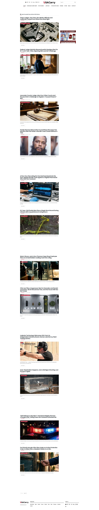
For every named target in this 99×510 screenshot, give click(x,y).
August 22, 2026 (28, 20)
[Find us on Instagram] (29, 2)
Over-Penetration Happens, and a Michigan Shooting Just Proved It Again (39, 370)
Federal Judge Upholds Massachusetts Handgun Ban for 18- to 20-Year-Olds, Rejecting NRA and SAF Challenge (39, 50)
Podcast (45, 504)
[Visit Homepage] (49, 2)
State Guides (32, 504)
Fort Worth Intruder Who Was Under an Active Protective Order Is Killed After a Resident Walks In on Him (38, 448)
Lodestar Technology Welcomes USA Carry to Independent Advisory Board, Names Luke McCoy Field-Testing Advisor (38, 337)
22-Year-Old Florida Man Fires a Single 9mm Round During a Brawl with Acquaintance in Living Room (39, 211)
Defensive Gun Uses (24, 183)
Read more (23, 45)
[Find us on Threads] (38, 2)
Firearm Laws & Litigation (25, 23)
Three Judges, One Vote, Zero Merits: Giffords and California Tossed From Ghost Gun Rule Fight (36, 18)
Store (49, 504)
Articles (39, 504)
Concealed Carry (24, 375)
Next (25, 493)
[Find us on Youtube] (25, 2)
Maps (36, 504)
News (22, 342)
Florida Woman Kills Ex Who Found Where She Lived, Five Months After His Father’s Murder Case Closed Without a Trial (38, 131)
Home (24, 5)
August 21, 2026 (28, 134)
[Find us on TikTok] (75, 504)
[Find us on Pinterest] (36, 2)
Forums (42, 504)
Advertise (58, 504)
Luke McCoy (22, 20)
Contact (74, 5)
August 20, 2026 (28, 259)
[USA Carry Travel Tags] (68, 36)
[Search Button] (75, 2)
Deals (51, 504)
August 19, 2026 (28, 418)
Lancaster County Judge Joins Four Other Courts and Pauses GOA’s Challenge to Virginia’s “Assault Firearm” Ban (38, 96)
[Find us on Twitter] (31, 2)
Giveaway (54, 504)
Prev (22, 493)
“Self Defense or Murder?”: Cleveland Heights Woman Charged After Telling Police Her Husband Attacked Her (38, 416)
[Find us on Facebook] (27, 2)
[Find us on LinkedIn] (33, 2)
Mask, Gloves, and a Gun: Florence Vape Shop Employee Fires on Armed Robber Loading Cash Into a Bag (38, 257)
